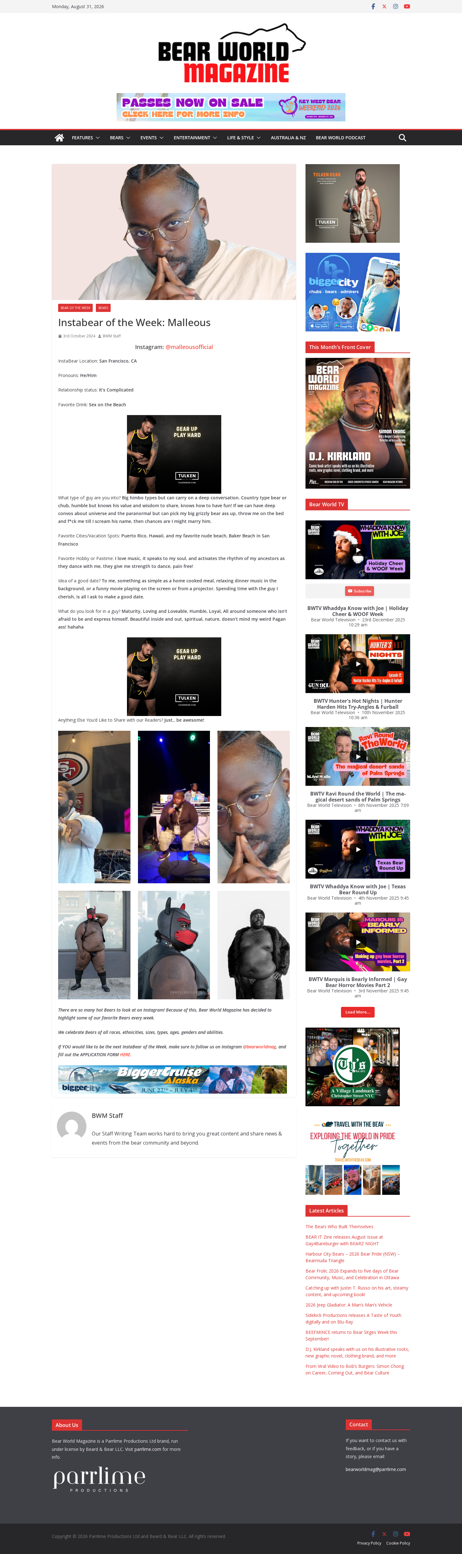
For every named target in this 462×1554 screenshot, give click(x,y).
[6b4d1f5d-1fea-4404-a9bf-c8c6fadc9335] (174, 419)
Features (82, 138)
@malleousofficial (189, 347)
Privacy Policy (369, 1543)
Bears (117, 138)
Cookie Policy (398, 1543)
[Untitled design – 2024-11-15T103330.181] (352, 256)
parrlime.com (148, 1449)
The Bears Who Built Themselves (339, 1226)
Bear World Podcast (341, 138)
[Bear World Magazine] (59, 137)
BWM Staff (112, 336)
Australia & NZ (288, 138)
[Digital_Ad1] (352, 1031)
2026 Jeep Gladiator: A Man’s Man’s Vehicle (348, 1305)
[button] (96, 137)
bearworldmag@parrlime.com (376, 1469)
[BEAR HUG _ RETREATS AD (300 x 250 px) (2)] (352, 1120)
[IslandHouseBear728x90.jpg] (231, 97)
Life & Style (240, 138)
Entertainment (192, 138)
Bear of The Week (75, 308)
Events (148, 138)
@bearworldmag (259, 1047)
